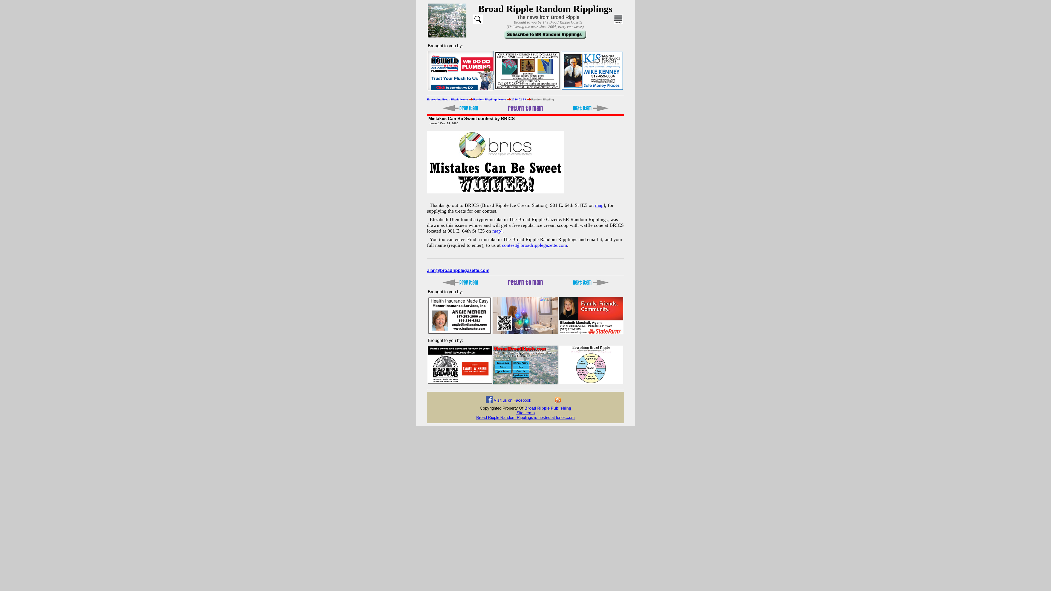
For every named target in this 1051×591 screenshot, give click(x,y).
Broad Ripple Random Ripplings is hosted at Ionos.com (525, 417)
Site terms (525, 412)
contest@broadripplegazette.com (534, 245)
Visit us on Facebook (512, 400)
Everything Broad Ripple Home (447, 99)
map (599, 205)
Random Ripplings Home (489, 99)
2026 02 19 (518, 99)
